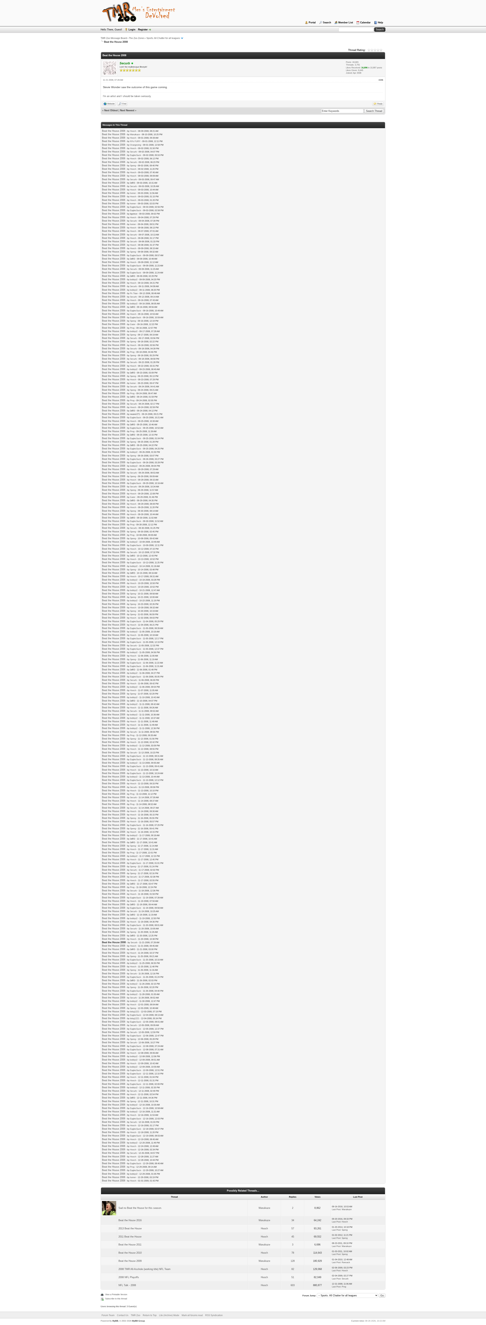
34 (292, 1220)
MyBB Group (138, 1321)
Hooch (133, 131)
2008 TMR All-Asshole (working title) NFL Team (144, 1269)
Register (143, 29)
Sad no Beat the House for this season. (140, 1208)
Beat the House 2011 (129, 1244)
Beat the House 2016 (130, 1220)
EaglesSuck (135, 155)
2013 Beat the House (130, 1228)
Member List (345, 22)
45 (292, 1236)
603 (293, 1285)
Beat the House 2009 (130, 1260)
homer (133, 193)
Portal (312, 22)
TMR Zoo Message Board (114, 38)
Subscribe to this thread (116, 1298)
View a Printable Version (116, 1294)
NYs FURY (135, 141)
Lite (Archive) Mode (169, 1315)
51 (292, 1277)
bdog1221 (134, 1011)
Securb (133, 152)
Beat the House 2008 (113, 130)
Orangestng (135, 145)
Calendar (365, 22)
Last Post (336, 1209)
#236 (381, 80)
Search (327, 22)
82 (292, 1269)
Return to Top (150, 1315)
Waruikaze (135, 134)
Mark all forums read (192, 1315)
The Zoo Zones (136, 38)
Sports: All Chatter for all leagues (163, 38)
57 (292, 1228)
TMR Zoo (135, 1315)
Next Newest (127, 110)
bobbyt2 (133, 279)
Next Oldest (111, 110)
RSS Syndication (214, 1315)
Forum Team (108, 1315)
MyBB (115, 1321)
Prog (132, 328)
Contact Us (122, 1315)
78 (292, 1252)
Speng (133, 165)
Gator (132, 324)
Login (132, 29)
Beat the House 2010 (130, 1252)
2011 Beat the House (129, 1236)
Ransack (346, 1262)
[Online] (132, 63)
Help (380, 22)
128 (293, 1260)
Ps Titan (134, 293)
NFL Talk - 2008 (127, 1285)
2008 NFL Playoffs (128, 1277)
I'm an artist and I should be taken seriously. (127, 96)
